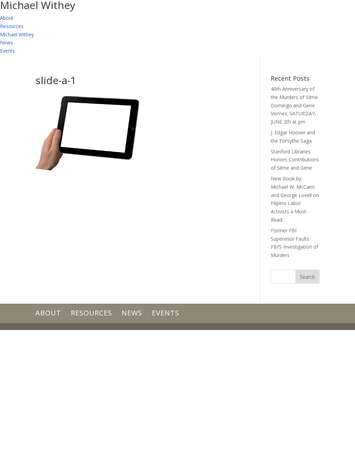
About (7, 18)
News (6, 42)
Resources (12, 26)
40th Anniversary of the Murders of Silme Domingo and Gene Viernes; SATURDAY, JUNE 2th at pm (294, 105)
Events (7, 50)
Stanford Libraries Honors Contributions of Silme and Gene (295, 159)
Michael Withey (17, 34)
